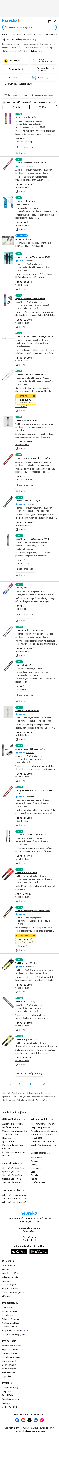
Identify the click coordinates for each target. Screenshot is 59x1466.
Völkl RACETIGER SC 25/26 (27, 710)
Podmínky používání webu (34, 1431)
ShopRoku (6, 1391)
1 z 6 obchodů (21, 946)
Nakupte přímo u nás (11, 1319)
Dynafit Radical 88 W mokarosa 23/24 (32, 539)
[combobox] (29, 27)
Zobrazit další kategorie (16, 83)
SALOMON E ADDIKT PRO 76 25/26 (30, 834)
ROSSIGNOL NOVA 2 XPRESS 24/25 (30, 374)
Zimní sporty (38, 34)
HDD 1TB (6, 1155)
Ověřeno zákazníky (10, 1387)
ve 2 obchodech (22, 444)
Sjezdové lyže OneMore (12, 1175)
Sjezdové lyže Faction (11, 1179)
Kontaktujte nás (29, 1231)
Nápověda (6, 1376)
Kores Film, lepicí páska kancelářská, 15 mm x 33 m (44, 1131)
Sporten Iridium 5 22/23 (26, 665)
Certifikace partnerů (10, 1399)
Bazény (34, 1164)
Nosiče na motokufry (11, 1127)
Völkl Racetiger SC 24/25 (26, 963)
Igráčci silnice (8, 1141)
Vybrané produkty (40, 1119)
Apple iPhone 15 (37, 1157)
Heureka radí (7, 1315)
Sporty (29, 34)
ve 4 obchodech (22, 187)
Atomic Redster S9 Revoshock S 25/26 (32, 162)
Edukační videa (8, 1372)
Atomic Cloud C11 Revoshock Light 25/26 (34, 336)
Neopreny (6, 1138)
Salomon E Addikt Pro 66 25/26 (29, 630)
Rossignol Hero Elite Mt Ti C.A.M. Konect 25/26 (33, 792)
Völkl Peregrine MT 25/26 (26, 420)
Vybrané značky (10, 1163)
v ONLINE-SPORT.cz (24, 563)
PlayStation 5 (36, 1168)
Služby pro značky (9, 1361)
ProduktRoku (7, 1395)
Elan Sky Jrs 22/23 (23, 587)
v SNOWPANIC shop (23, 141)
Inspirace (6, 1403)
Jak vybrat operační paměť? (14, 1202)
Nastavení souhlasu (10, 1323)
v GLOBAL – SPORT (23, 479)
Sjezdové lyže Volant (11, 1172)
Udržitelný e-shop (9, 1406)
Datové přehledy (9, 1364)
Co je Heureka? (8, 1265)
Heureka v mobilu (9, 1311)
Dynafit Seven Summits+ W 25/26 (30, 298)
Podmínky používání (10, 1273)
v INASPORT (20, 609)
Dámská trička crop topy (12, 1145)
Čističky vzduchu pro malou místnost (15, 1152)
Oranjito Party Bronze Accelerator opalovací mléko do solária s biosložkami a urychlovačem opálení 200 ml (44, 1141)
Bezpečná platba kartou (12, 1330)
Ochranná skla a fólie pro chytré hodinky (15, 1131)
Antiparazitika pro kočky (12, 1124)
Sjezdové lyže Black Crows (13, 1168)
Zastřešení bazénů (10, 1134)
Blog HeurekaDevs (10, 1288)
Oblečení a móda (38, 1182)
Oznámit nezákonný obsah (13, 1292)
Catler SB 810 (36, 1138)
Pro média (6, 1281)
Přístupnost (7, 1296)
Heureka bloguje (9, 1284)
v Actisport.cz (21, 689)
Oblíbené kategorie (12, 1119)
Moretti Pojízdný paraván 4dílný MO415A (44, 1145)
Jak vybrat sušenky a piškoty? (15, 1195)
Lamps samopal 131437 (40, 1127)
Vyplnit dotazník (29, 1240)
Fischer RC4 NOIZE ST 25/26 (27, 500)
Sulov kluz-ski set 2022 (25, 201)
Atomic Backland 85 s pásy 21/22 (30, 749)
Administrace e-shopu (11, 1345)
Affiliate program (9, 1368)
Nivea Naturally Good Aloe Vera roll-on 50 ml (44, 1124)
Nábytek (34, 1179)
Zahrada (34, 1175)
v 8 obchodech (21, 821)
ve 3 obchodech (22, 323)
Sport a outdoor (19, 34)
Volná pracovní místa (10, 1277)
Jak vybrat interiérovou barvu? (15, 1198)
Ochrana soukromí (9, 1326)
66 (44, 1084)
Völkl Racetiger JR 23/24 (26, 1039)
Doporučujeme (38, 1153)
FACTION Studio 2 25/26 (26, 117)
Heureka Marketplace (11, 1357)
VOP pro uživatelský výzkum (14, 1334)
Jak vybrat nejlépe (12, 1190)
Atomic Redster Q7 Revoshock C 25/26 (32, 257)
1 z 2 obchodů (21, 406)
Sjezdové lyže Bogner (11, 1182)
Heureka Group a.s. (33, 1427)
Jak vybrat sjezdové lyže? (27, 239)
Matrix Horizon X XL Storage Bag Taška (44, 1134)
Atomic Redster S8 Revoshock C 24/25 (32, 458)
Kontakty (6, 1269)
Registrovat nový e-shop (12, 1349)
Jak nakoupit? (8, 1307)
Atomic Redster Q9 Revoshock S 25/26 (32, 910)
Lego (33, 1172)
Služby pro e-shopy (10, 1353)
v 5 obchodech (21, 284)
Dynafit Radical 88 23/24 (26, 1001)
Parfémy (34, 1161)
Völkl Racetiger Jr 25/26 (26, 872)
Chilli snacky (7, 1148)
